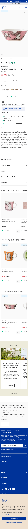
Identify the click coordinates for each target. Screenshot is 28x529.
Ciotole (15, 58)
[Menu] (26, 7)
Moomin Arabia (4, 66)
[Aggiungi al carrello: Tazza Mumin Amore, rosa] (18, 231)
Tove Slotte (3, 71)
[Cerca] (11, 7)
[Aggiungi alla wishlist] (25, 12)
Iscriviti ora (5, 424)
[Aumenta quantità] (7, 96)
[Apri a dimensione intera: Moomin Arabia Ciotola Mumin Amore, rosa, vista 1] (14, 33)
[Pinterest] (9, 489)
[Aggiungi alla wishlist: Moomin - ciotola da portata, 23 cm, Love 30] (18, 296)
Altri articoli (14, 393)
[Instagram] (2, 489)
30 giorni (12, 120)
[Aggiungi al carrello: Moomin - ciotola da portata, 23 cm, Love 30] (18, 332)
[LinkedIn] (13, 489)
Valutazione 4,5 (17, 1)
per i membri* (19, 123)
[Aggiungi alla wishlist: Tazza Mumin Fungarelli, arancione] (18, 245)
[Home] (1, 58)
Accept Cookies (14, 518)
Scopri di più (4, 419)
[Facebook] (6, 489)
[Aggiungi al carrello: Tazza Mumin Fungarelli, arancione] (18, 281)
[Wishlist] (19, 7)
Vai (25, 445)
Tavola (5, 58)
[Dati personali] (15, 7)
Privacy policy (6, 514)
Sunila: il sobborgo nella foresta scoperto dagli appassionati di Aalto (10, 365)
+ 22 (21, 89)
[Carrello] (22, 7)
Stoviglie (10, 58)
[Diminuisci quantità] (2, 96)
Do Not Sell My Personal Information (14, 522)
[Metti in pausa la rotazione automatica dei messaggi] (26, 1)
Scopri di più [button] (5, 112)
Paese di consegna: (6, 449)
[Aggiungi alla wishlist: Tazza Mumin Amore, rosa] (18, 195)
